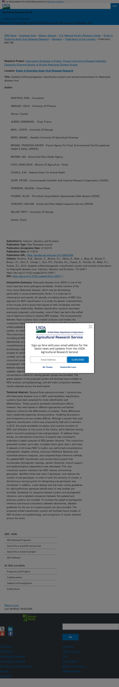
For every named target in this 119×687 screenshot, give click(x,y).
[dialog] (59, 348)
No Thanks (48, 367)
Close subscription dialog (91, 327)
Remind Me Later (68, 367)
